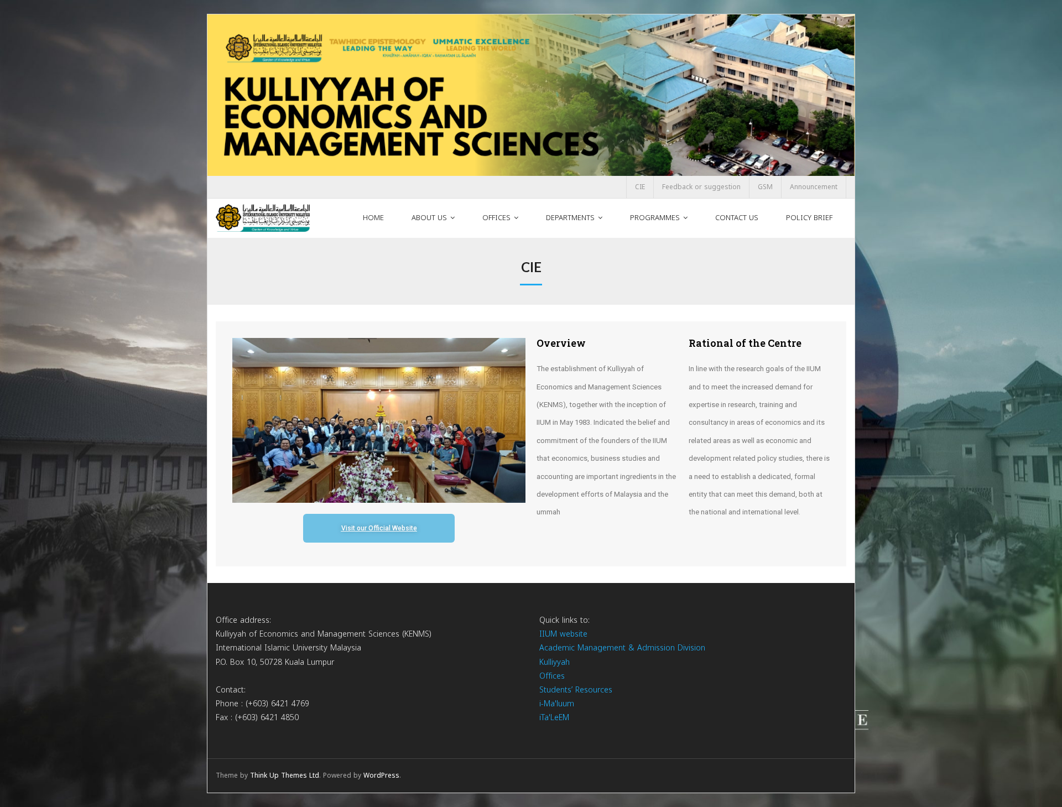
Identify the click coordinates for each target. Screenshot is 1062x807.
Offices (552, 676)
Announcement (813, 187)
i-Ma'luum (556, 703)
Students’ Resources (575, 690)
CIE (640, 187)
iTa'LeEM (554, 717)
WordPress (381, 775)
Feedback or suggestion (701, 187)
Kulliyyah (554, 662)
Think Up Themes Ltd (284, 775)
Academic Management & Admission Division (622, 648)
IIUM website (563, 634)
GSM (765, 187)
